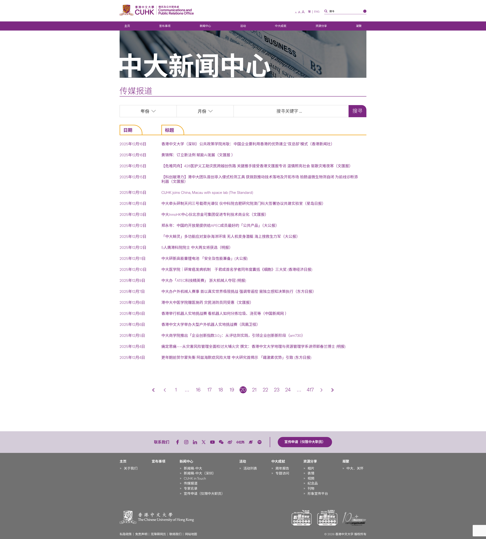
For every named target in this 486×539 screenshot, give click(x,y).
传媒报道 (190, 483)
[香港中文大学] (138, 10)
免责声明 (141, 534)
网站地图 (191, 534)
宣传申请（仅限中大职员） (204, 494)
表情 (311, 473)
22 (265, 390)
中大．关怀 (355, 468)
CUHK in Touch (195, 478)
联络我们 (175, 534)
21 (254, 390)
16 (198, 390)
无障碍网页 (158, 534)
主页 (127, 26)
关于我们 (130, 468)
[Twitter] (203, 442)
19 (232, 390)
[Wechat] (221, 442)
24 (288, 390)
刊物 (311, 488)
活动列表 (250, 468)
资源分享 (321, 26)
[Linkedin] (195, 442)
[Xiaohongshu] (240, 442)
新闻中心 (205, 26)
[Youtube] (212, 442)
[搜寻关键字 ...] (291, 111)
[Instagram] (186, 442)
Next (321, 389)
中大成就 (280, 26)
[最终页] (332, 389)
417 (310, 390)
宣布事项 (164, 26)
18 (220, 390)
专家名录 (190, 488)
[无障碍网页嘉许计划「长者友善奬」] (327, 518)
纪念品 (313, 483)
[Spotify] (259, 442)
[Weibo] (230, 442)
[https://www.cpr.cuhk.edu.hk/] (175, 10)
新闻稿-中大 (193, 468)
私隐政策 (126, 534)
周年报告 (282, 468)
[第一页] (153, 389)
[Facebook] (177, 442)
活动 (243, 26)
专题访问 (282, 473)
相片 (311, 468)
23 (276, 390)
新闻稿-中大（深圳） (200, 473)
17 (209, 390)
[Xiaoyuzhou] (251, 442)
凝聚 (359, 26)
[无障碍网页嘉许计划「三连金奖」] (301, 518)
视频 (311, 478)
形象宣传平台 (318, 494)
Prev (164, 389)
